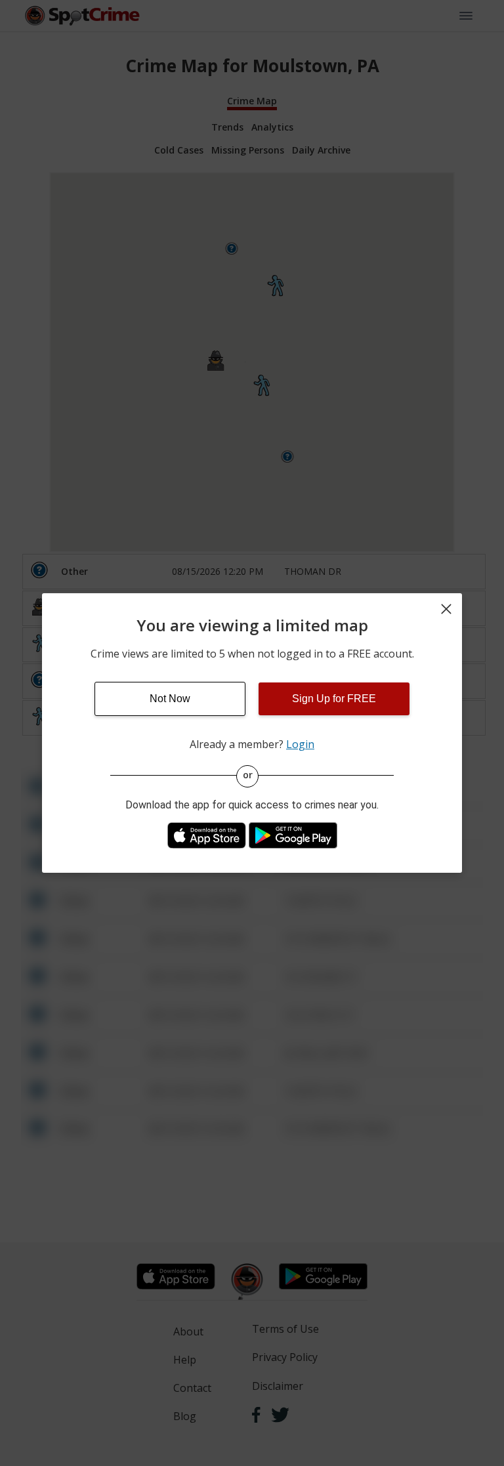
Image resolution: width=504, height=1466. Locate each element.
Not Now (170, 698)
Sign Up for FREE (334, 698)
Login (300, 744)
